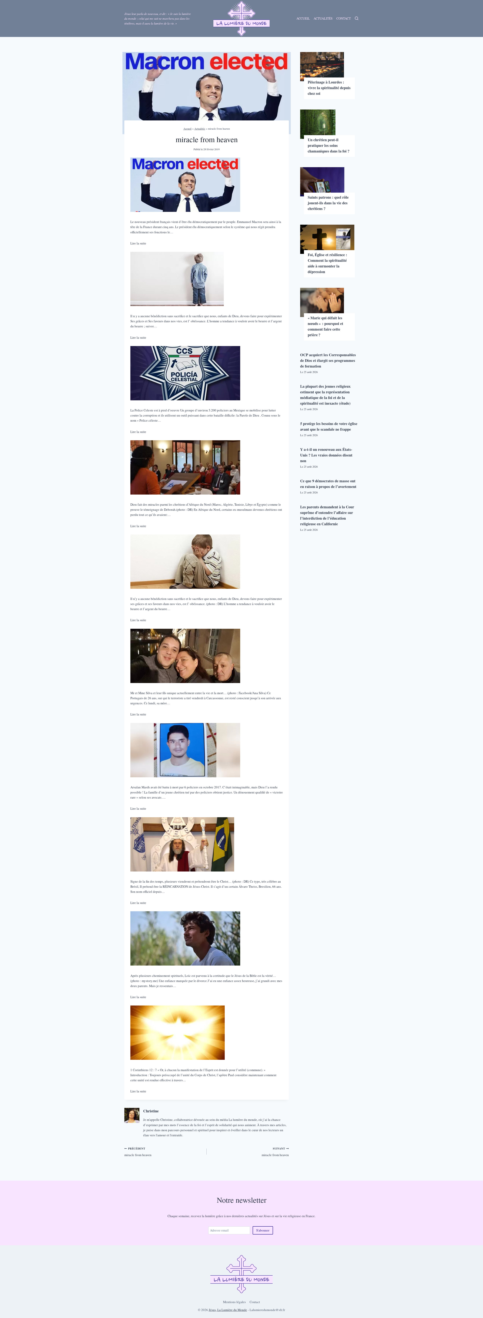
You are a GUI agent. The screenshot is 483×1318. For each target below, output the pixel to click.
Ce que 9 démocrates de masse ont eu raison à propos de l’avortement (328, 483)
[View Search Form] (357, 18)
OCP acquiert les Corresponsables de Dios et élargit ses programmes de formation (328, 360)
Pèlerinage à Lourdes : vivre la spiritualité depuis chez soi (329, 87)
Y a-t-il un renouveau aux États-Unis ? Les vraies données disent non (326, 455)
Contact (343, 18)
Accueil (303, 18)
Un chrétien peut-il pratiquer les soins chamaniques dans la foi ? (328, 145)
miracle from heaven (138, 1152)
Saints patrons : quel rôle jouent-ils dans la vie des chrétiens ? (328, 203)
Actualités (323, 18)
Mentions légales (234, 1302)
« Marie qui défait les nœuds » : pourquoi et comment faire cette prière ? (325, 326)
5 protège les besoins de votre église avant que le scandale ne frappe (328, 426)
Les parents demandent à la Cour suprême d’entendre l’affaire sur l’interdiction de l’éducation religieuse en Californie (327, 515)
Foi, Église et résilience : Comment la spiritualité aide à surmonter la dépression (327, 263)
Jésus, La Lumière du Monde (228, 1310)
